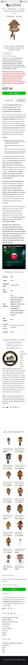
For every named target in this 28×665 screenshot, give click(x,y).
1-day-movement (11, 396)
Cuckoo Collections (11, 659)
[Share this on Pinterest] (13, 407)
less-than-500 (10, 401)
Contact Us (5, 630)
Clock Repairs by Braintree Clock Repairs (12, 643)
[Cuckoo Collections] (14, 5)
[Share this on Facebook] (10, 407)
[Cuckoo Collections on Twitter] (3, 608)
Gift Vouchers (5, 645)
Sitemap (4, 635)
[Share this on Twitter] (7, 407)
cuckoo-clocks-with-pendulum (9, 399)
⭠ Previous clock (10, 16)
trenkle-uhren (5, 403)
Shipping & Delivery (7, 619)
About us (4, 632)
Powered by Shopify (20, 659)
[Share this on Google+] (15, 407)
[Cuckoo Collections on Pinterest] (9, 608)
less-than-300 (19, 399)
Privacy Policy (5, 626)
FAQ (3, 649)
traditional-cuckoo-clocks (19, 401)
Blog (3, 652)
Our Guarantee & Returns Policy (10, 617)
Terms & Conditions (7, 628)
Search (4, 647)
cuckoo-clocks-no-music (17, 397)
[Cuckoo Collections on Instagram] (11, 608)
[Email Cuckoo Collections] (14, 608)
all (15, 396)
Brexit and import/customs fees (10, 622)
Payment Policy (6, 624)
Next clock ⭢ (19, 16)
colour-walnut (9, 397)
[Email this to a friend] (18, 407)
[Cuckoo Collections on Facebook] (6, 608)
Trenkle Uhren (8, 53)
